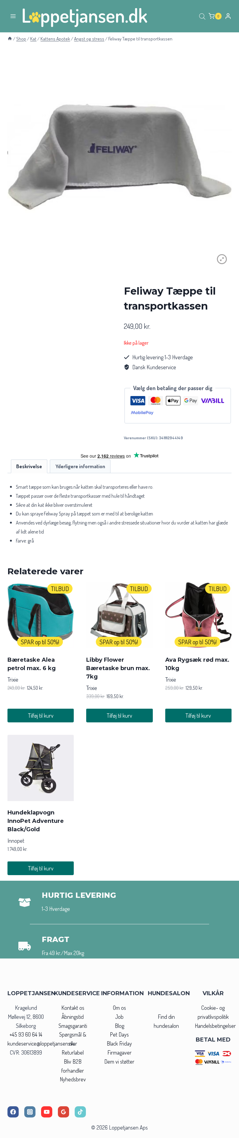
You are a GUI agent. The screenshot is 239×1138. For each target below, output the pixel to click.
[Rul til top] (223, 1131)
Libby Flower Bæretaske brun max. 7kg (118, 668)
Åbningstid (73, 1016)
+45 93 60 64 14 (25, 1034)
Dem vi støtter (119, 1061)
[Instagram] (29, 1111)
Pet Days (119, 1034)
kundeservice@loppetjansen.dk (40, 1043)
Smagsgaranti (73, 1025)
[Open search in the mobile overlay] (202, 16)
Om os (119, 1007)
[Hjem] (9, 38)
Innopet (15, 840)
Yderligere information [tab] (80, 466)
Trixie (12, 679)
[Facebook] (13, 1111)
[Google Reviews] (63, 1111)
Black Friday (119, 1043)
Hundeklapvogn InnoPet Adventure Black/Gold (35, 821)
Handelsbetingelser (215, 1025)
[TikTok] (80, 1111)
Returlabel (73, 1052)
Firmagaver (119, 1052)
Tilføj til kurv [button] (41, 715)
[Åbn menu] (13, 16)
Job (119, 1016)
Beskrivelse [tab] (29, 466)
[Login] (228, 16)
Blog (119, 1025)
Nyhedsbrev (73, 1079)
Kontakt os (72, 1007)
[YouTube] (46, 1111)
